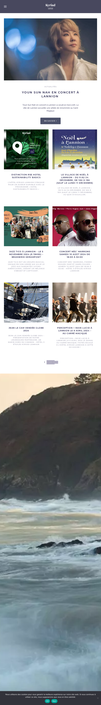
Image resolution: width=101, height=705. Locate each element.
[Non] (97, 698)
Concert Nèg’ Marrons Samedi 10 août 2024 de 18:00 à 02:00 (74, 254)
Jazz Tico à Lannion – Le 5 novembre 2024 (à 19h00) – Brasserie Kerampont (26, 254)
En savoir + (50, 121)
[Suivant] (56, 362)
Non (54, 701)
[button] (5, 6)
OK (47, 701)
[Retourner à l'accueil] (50, 6)
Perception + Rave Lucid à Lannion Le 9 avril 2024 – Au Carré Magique (74, 331)
